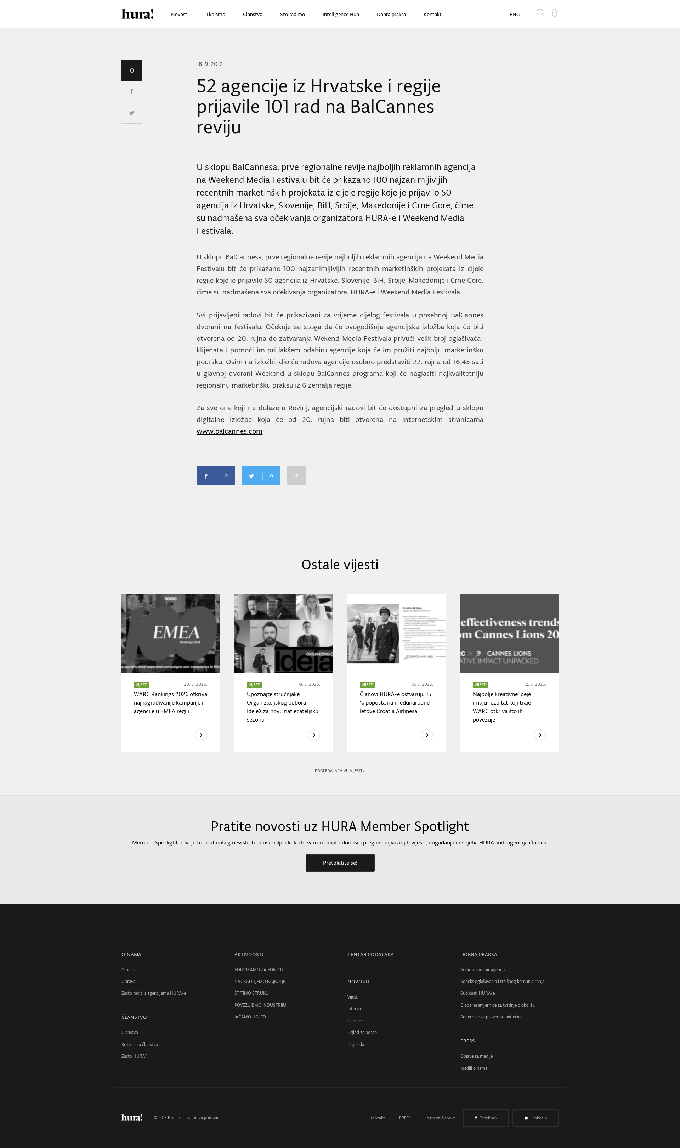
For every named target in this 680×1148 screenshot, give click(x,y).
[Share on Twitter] (131, 113)
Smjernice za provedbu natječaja (491, 1016)
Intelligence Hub (341, 14)
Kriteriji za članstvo (139, 1044)
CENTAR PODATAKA (370, 954)
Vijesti (353, 997)
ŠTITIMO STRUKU (251, 993)
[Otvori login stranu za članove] (555, 12)
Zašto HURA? (134, 1056)
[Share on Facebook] (131, 91)
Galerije (354, 1020)
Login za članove (440, 1117)
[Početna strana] (137, 1117)
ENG (515, 14)
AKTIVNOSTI (248, 954)
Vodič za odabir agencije (483, 969)
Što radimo (292, 14)
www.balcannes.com (229, 431)
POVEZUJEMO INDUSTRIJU (260, 1005)
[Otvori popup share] (296, 475)
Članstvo (252, 14)
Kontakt (433, 14)
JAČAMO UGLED (250, 1016)
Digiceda (355, 1044)
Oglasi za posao (362, 1032)
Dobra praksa (391, 14)
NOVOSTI (358, 981)
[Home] (137, 14)
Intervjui (355, 1008)
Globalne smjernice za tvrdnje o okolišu (497, 1005)
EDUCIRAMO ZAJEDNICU (258, 969)
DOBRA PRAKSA (478, 954)
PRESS (467, 1040)
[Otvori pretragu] (542, 14)
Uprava (128, 981)
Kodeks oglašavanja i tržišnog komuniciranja (502, 981)
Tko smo (215, 14)
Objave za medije (476, 1056)
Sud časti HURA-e (477, 993)
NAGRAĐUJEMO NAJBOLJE (259, 981)
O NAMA (131, 954)
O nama (128, 969)
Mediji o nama (473, 1068)
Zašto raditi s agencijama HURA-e (153, 993)
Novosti (179, 14)
